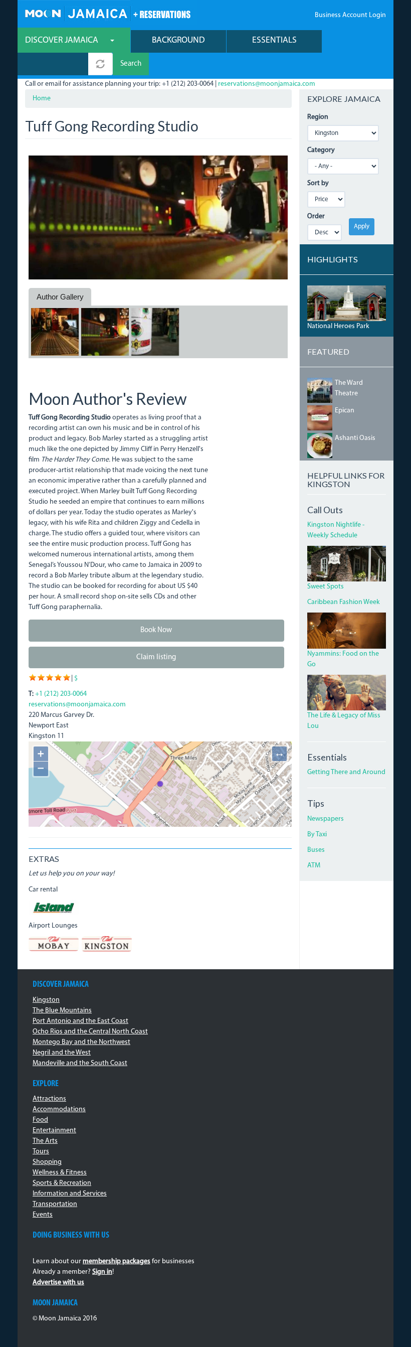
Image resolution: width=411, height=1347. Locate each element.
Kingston (46, 1000)
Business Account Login (350, 15)
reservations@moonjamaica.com (266, 84)
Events (43, 1215)
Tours (41, 1151)
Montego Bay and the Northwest (81, 1042)
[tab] (60, 297)
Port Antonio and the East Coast (80, 1021)
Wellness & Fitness (60, 1172)
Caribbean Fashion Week (343, 602)
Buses (316, 850)
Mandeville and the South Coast (80, 1063)
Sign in (102, 1272)
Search (130, 64)
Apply (361, 226)
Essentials (274, 40)
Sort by (318, 183)
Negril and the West (62, 1053)
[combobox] (53, 64)
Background (178, 40)
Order (316, 216)
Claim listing (156, 657)
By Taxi (317, 834)
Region (317, 117)
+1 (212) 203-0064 (61, 694)
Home (42, 98)
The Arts (45, 1141)
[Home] (107, 12)
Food (40, 1120)
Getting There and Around (346, 772)
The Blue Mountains (62, 1010)
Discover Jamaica (62, 40)
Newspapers (325, 819)
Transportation (55, 1204)
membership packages (116, 1261)
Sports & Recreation (62, 1183)
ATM (313, 865)
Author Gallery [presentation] (60, 296)
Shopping (47, 1162)
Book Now (156, 630)
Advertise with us (58, 1282)
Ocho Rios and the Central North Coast (90, 1031)
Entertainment (54, 1130)
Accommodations (59, 1109)
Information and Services (70, 1194)
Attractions (49, 1099)
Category (321, 150)
